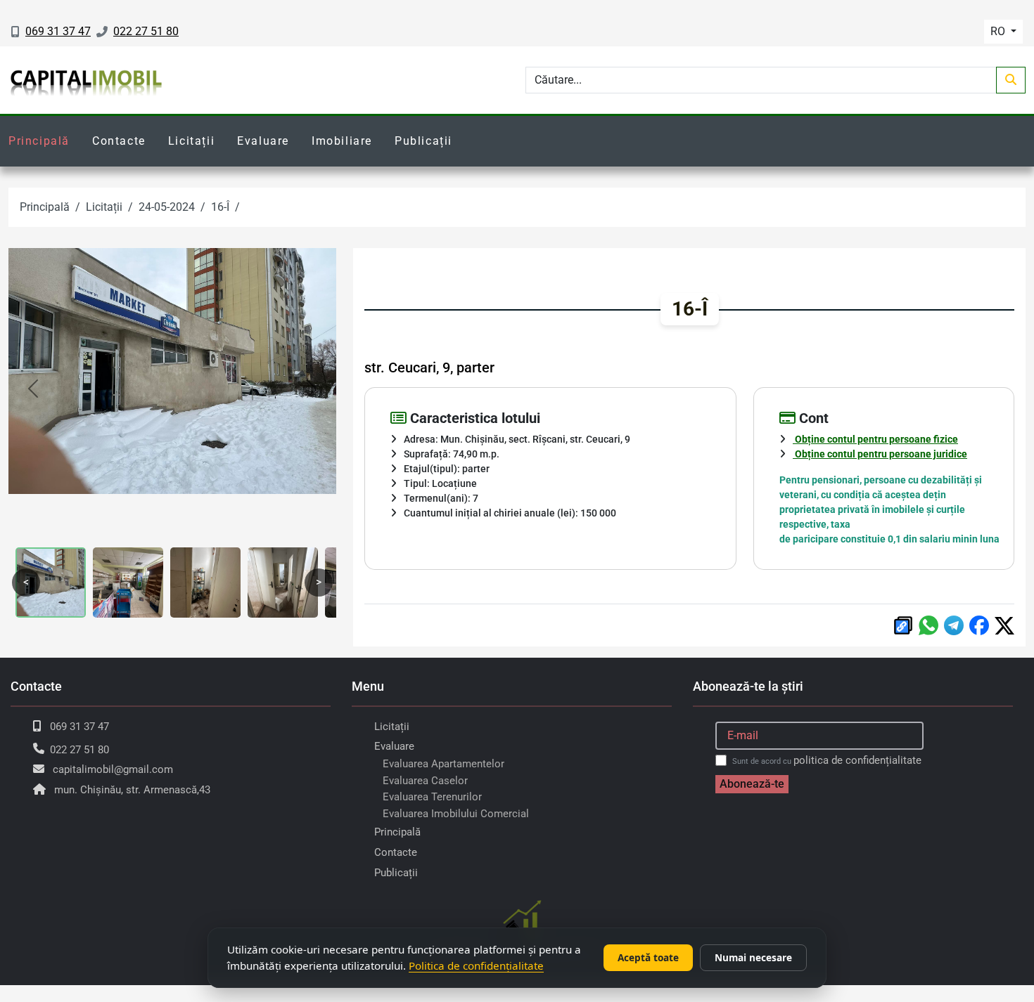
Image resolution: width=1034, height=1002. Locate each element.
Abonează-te (752, 783)
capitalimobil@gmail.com (113, 769)
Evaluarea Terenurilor (432, 796)
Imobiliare (342, 141)
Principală (39, 141)
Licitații (191, 141)
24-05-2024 (167, 207)
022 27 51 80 (146, 31)
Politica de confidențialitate (476, 965)
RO (999, 31)
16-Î (220, 207)
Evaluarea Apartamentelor (443, 763)
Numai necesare (753, 957)
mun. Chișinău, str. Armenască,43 (132, 789)
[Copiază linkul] (903, 625)
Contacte (119, 141)
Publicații (423, 141)
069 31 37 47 (58, 31)
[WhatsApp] (928, 625)
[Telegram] (954, 625)
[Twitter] (1004, 626)
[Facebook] (979, 625)
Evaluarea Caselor (425, 780)
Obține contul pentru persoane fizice (875, 439)
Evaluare (263, 141)
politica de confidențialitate (857, 760)
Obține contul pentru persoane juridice (880, 454)
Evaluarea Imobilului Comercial (456, 813)
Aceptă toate (648, 957)
